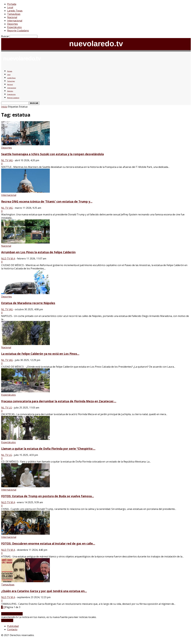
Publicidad (13, 626)
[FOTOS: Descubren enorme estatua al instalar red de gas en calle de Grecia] (25, 533)
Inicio (4, 106)
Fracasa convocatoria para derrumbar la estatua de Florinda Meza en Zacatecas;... (58, 401)
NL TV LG (6, 407)
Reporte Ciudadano (18, 30)
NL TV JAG (7, 160)
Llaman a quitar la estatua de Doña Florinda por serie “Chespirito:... (48, 448)
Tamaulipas (13, 14)
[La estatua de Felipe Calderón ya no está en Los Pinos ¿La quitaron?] (25, 344)
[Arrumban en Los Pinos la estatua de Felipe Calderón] (25, 242)
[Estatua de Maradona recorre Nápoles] (25, 293)
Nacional (12, 17)
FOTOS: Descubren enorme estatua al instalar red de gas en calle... (48, 543)
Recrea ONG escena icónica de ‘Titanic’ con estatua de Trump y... (46, 201)
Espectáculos (14, 27)
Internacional (14, 20)
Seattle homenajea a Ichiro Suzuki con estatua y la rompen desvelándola (52, 154)
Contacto (12, 629)
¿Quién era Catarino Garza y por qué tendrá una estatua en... (44, 591)
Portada (11, 4)
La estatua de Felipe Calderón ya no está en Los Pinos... (40, 354)
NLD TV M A (8, 258)
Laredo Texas (14, 10)
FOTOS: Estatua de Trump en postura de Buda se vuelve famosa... (47, 496)
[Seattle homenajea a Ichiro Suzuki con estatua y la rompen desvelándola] (25, 144)
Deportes (12, 24)
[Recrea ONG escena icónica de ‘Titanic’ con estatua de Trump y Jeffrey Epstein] (25, 191)
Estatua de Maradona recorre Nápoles (28, 303)
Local (10, 7)
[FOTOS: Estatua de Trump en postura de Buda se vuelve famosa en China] (25, 486)
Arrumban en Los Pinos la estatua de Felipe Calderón (38, 252)
